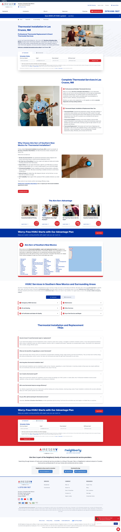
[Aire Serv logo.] (9, 5)
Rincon (45, 262)
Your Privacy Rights (78, 520)
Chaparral (22, 267)
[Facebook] (22, 499)
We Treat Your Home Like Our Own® (71, 218)
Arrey (21, 261)
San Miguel (46, 269)
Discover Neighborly (45, 471)
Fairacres (34, 259)
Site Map (88, 493)
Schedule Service (23, 191)
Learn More (99, 233)
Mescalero (34, 270)
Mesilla (33, 271)
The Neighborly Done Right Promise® (49, 218)
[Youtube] (25, 499)
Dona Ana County (24, 274)
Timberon (58, 260)
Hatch (33, 261)
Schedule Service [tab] (97, 11)
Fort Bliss (58, 271)
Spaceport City (47, 272)
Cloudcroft (22, 269)
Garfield (34, 260)
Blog (87, 487)
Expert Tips (89, 484)
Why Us (67, 484)
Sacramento (46, 266)
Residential (26, 52)
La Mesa (34, 266)
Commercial (40, 52)
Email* (37, 58)
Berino (21, 264)
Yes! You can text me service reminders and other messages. (34, 63)
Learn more (24, 224)
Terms (31, 66)
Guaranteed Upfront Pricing (28, 218)
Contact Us (68, 493)
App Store (69, 471)
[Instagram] (19, 499)
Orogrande (46, 260)
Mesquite (34, 274)
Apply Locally (68, 496)
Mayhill (33, 269)
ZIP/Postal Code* (71, 58)
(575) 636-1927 (25, 487)
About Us (67, 487)
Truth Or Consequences (61, 261)
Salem (45, 267)
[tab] (45, 11)
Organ (45, 259)
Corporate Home (90, 496)
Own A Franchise (69, 490)
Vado (57, 264)
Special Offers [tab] (115, 5)
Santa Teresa (47, 270)
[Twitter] (28, 499)
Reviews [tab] (107, 5)
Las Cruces (34, 267)
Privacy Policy (36, 66)
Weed (57, 265)
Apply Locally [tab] (100, 5)
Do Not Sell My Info (66, 520)
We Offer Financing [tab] (92, 5)
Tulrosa (57, 262)
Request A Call (95, 60)
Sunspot (57, 259)
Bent (21, 262)
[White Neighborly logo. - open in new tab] (4, 1)
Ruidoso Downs (47, 265)
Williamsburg (59, 269)
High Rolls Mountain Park (37, 262)
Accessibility (57, 520)
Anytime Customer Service (90, 218)
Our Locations (89, 490)
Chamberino (23, 266)
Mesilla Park (34, 272)
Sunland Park (47, 274)
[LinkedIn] (31, 499)
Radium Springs (47, 261)
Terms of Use (42, 520)
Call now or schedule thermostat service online (29, 47)
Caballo (22, 265)
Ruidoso (46, 264)
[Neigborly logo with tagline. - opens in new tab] (73, 451)
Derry (21, 271)
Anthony (22, 260)
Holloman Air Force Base (37, 264)
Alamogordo (23, 259)
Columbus (22, 270)
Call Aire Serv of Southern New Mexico (27, 183)
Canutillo (58, 270)
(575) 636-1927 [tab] (112, 11)
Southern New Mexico (48, 271)
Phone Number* (55, 58)
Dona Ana (22, 272)
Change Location (23, 6)
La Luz (33, 265)
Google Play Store (81, 471)
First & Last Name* (24, 58)
